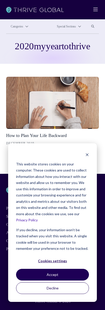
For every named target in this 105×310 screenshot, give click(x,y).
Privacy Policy (27, 220)
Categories (17, 26)
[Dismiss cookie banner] (87, 154)
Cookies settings (52, 261)
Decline (53, 288)
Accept (52, 274)
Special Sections (66, 26)
